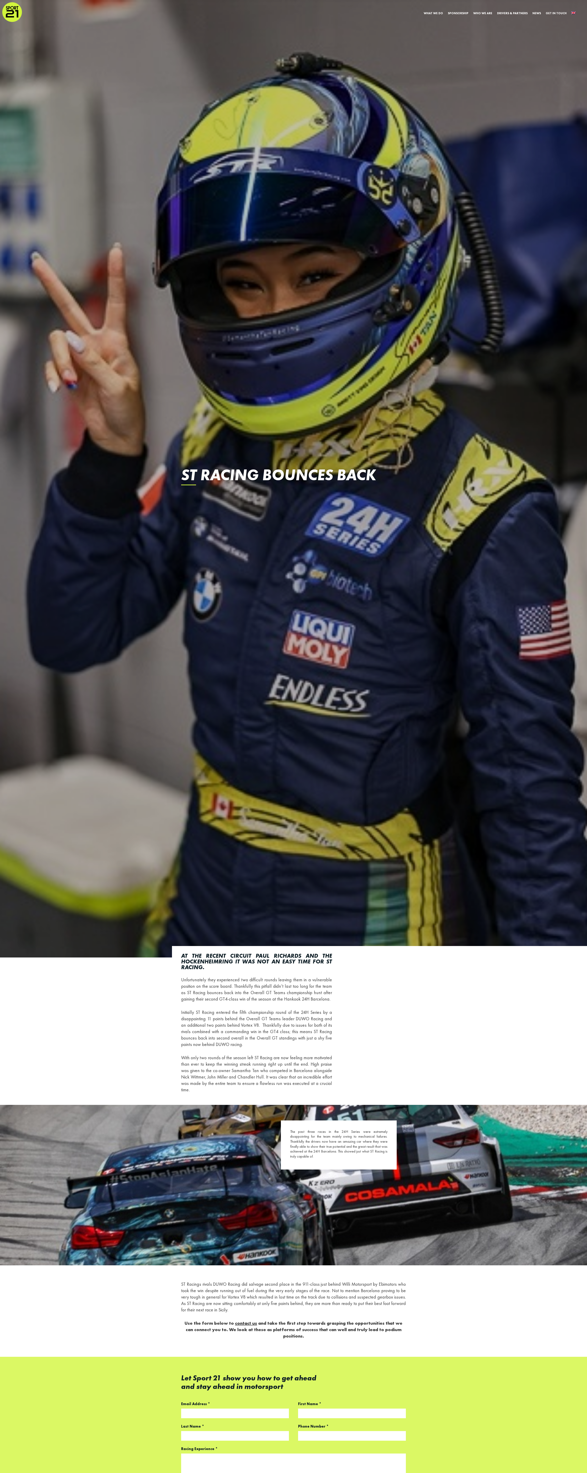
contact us (246, 1323)
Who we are (482, 13)
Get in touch (556, 13)
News (536, 13)
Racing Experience (199, 1449)
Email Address (195, 1404)
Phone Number (313, 1427)
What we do (433, 13)
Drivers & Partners (512, 13)
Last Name (192, 1427)
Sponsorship (458, 13)
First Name (309, 1404)
